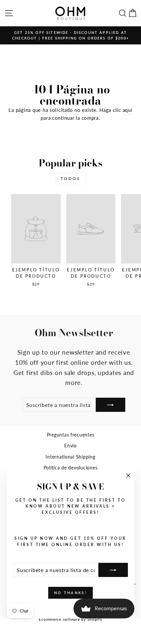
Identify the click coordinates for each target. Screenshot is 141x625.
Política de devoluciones (71, 467)
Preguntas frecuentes (70, 435)
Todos (71, 178)
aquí (127, 110)
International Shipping (70, 457)
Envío (70, 445)
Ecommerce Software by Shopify (70, 619)
